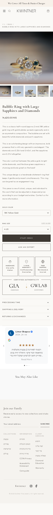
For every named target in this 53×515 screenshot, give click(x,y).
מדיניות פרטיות (25, 449)
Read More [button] (26, 359)
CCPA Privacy (26, 458)
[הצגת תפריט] (4, 11)
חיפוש (37, 441)
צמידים (6, 444)
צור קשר (38, 451)
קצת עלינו (39, 446)
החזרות (22, 439)
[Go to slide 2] (26, 365)
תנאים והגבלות (25, 444)
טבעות (6, 439)
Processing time (11, 302)
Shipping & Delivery (12, 309)
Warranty (39, 468)
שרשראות (7, 449)
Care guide (24, 471)
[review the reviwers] (9, 340)
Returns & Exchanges (14, 316)
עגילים (6, 454)
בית (3, 24)
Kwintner (20, 486)
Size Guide (46, 223)
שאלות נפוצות (40, 456)
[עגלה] (48, 11)
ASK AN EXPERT (26, 247)
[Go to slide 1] (24, 365)
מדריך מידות (24, 454)
